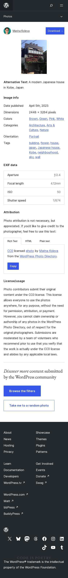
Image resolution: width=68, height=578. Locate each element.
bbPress (11, 507)
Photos (8, 16)
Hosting (9, 445)
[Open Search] (51, 5)
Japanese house (48, 147)
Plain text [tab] (45, 241)
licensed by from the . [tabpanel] (32, 253)
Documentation (14, 470)
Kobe (32, 152)
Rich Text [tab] (12, 241)
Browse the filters (22, 391)
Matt (9, 501)
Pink (52, 119)
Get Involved (44, 463)
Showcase (43, 432)
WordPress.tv (14, 483)
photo (30, 251)
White (60, 119)
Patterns (41, 452)
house (54, 143)
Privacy (9, 452)
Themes (41, 439)
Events (40, 470)
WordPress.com (16, 494)
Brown (33, 119)
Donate (43, 476)
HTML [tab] (28, 241)
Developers (11, 476)
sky (31, 157)
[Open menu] (62, 5)
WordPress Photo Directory (38, 256)
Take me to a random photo (29, 405)
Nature (44, 130)
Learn (7, 463)
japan (32, 147)
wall (37, 157)
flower (45, 143)
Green (43, 119)
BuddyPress (13, 513)
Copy (13, 266)
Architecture (37, 125)
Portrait (34, 136)
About (8, 432)
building (34, 143)
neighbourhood (48, 152)
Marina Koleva (21, 30)
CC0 (10, 251)
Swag (41, 483)
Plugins (40, 445)
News (7, 439)
